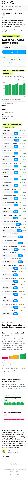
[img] (14, 89)
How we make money (7, 9)
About (8, 467)
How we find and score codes (10, 455)
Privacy (11, 471)
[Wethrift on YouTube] (17, 474)
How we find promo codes (8, 469)
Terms (16, 471)
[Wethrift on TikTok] (10, 474)
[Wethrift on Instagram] (14, 474)
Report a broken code (21, 469)
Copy (16, 133)
